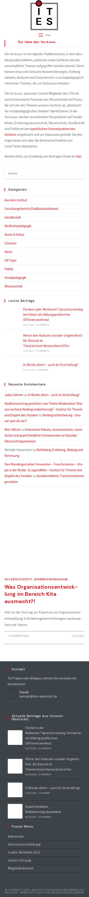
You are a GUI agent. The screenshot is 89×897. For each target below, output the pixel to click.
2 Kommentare (18, 636)
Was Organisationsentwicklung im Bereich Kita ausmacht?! (41, 594)
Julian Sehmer (14, 395)
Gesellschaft (13, 217)
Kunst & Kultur (14, 234)
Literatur (11, 243)
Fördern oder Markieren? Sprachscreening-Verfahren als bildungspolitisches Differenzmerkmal (53, 314)
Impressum (16, 836)
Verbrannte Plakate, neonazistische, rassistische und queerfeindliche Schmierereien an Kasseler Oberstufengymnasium (44, 435)
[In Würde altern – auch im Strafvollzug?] (12, 366)
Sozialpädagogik (15, 278)
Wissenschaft (13, 286)
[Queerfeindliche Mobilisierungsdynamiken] (15, 811)
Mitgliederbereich (21, 868)
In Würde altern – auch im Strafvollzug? (50, 365)
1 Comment (42, 369)
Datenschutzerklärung (24, 844)
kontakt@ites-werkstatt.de (38, 696)
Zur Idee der (37, 42)
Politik (9, 269)
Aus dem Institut (16, 200)
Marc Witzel (12, 429)
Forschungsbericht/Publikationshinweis (31, 209)
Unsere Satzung (19, 860)
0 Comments (43, 324)
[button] (45, 43)
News (8, 252)
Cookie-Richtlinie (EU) (24, 852)
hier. (79, 156)
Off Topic (11, 260)
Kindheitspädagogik (18, 226)
